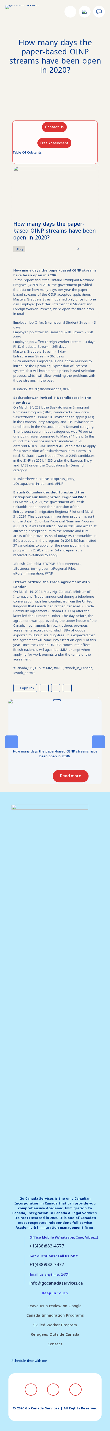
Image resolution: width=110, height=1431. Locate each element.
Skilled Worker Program (55, 1325)
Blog (19, 249)
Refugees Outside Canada (55, 1334)
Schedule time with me (29, 1361)
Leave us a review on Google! (55, 1305)
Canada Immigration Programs (55, 1315)
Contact (55, 1344)
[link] (55, 722)
